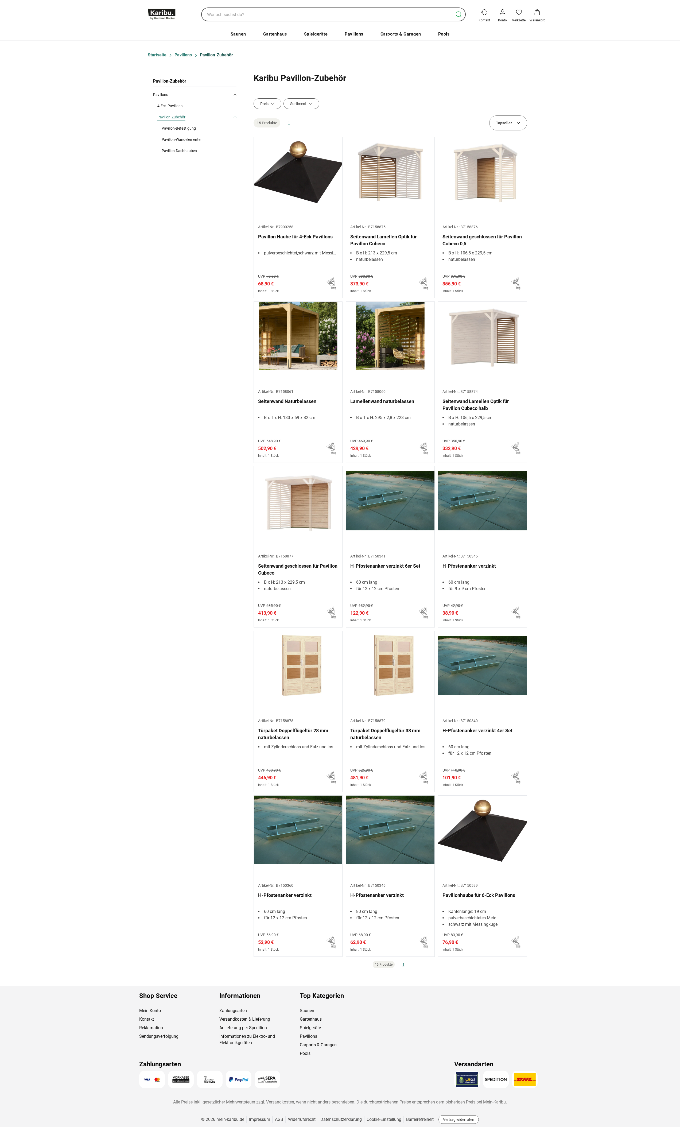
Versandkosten (280, 1102)
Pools (444, 34)
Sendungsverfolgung (158, 1036)
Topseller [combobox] (504, 123)
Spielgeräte (316, 34)
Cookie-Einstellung (384, 1119)
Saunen (238, 34)
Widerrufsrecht (302, 1119)
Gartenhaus (275, 34)
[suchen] (459, 14)
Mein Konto (150, 1010)
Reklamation (151, 1027)
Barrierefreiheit (420, 1119)
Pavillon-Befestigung (179, 128)
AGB (279, 1119)
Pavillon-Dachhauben (179, 151)
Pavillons (354, 34)
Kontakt (146, 1019)
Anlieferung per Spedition (243, 1027)
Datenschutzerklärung (341, 1119)
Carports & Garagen (400, 34)
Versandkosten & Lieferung (244, 1019)
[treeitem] (196, 134)
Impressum (259, 1119)
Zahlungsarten (233, 1010)
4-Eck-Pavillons (169, 106)
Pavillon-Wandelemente (181, 139)
